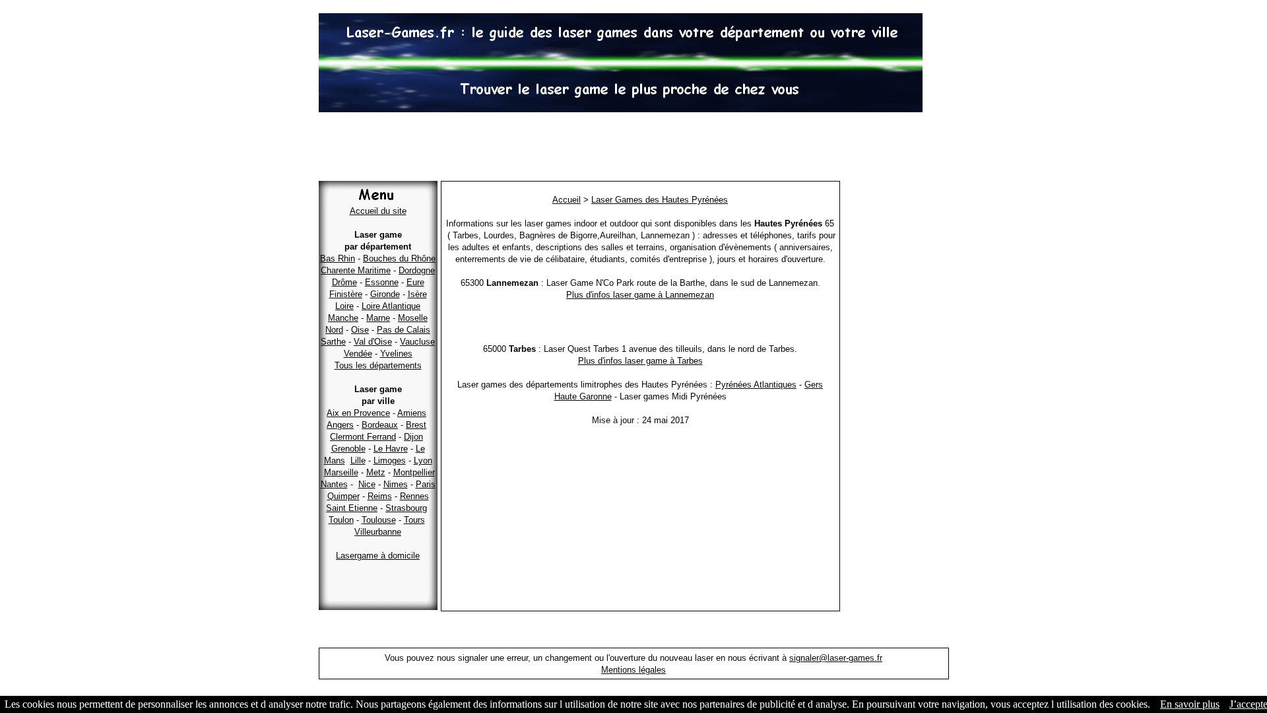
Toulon (341, 520)
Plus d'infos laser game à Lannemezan (640, 295)
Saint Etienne (351, 508)
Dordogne (417, 270)
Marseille (341, 472)
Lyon (423, 460)
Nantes (334, 484)
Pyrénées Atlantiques (755, 385)
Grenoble (348, 449)
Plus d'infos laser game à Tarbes (640, 361)
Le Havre (391, 449)
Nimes (395, 484)
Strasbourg (406, 508)
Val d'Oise (373, 342)
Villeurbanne (377, 532)
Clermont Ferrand (363, 437)
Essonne (382, 282)
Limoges (390, 460)
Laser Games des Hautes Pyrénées (659, 200)
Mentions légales (633, 670)
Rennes (414, 496)
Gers (813, 385)
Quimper (343, 496)
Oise (360, 330)
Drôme (344, 282)
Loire (344, 306)
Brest (416, 425)
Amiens (411, 413)
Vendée (358, 353)
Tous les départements (378, 365)
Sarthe (333, 342)
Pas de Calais (403, 330)
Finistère (345, 294)
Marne (378, 318)
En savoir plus (1189, 704)
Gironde (385, 294)
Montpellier (414, 472)
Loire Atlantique (391, 306)
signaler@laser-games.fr (835, 658)
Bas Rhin (337, 258)
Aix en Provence (358, 413)
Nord (334, 330)
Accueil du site (378, 211)
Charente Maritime (356, 270)
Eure (415, 282)
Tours (414, 520)
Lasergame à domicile (378, 555)
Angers (340, 425)
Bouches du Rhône (399, 258)
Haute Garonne (583, 396)
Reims (380, 496)
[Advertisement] (633, 148)
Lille (358, 460)
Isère (417, 294)
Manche (343, 318)
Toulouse (379, 520)
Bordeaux (380, 425)
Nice (366, 484)
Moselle (413, 318)
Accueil (566, 200)
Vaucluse (417, 342)
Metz (375, 472)
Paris (426, 484)
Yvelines (396, 353)
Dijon (413, 437)
